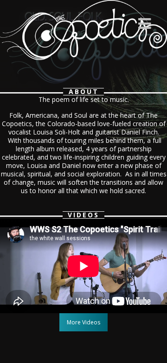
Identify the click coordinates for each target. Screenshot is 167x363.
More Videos (83, 322)
